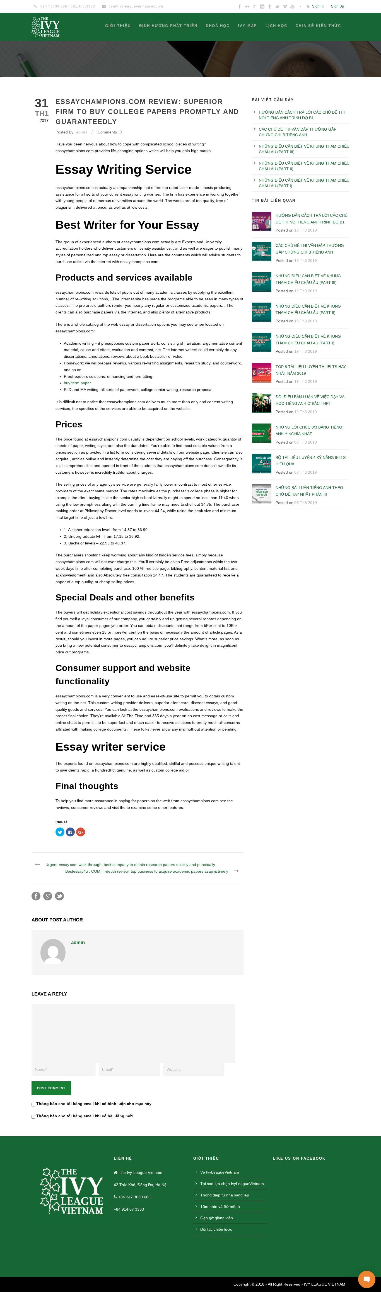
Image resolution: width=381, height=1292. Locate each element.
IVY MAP (247, 26)
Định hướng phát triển (168, 26)
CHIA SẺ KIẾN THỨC (318, 26)
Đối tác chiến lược (216, 1229)
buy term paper (77, 383)
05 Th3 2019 (305, 502)
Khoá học (218, 26)
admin (81, 132)
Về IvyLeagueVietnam (219, 1172)
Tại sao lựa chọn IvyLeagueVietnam (232, 1183)
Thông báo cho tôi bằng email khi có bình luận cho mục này (93, 1103)
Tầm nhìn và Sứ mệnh (220, 1206)
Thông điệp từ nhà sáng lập (224, 1195)
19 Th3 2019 (305, 230)
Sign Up (337, 6)
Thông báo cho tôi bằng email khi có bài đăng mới (84, 1116)
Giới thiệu (118, 26)
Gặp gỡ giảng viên (216, 1218)
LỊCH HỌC (276, 26)
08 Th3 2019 (305, 442)
